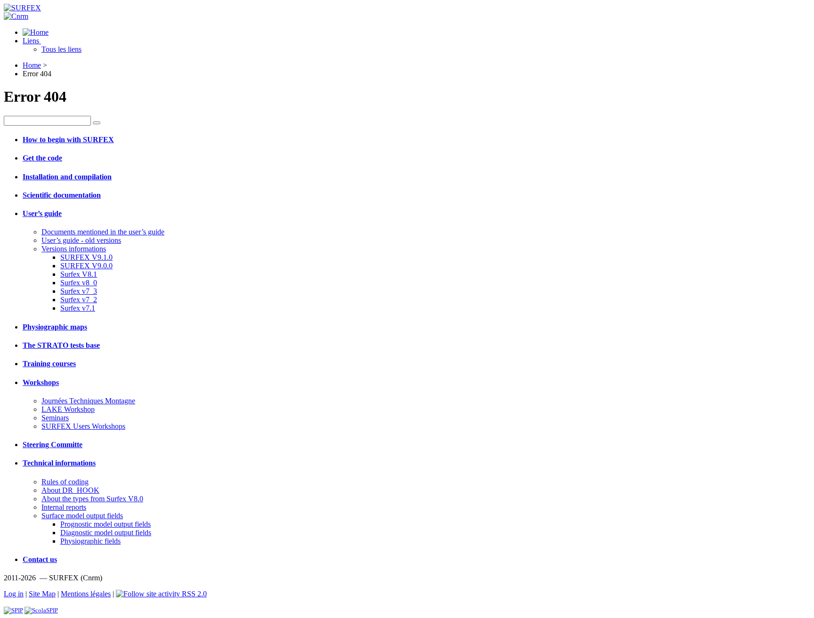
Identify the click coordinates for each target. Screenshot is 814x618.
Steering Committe (52, 445)
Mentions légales (86, 594)
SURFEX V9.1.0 (86, 257)
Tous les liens (61, 49)
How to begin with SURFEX (68, 140)
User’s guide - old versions (81, 240)
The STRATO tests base (61, 345)
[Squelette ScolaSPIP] (41, 610)
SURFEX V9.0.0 (86, 266)
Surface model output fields (82, 516)
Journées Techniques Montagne (88, 401)
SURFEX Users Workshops (83, 426)
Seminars (55, 418)
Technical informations (59, 463)
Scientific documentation (62, 195)
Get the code (42, 158)
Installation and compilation (67, 177)
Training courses (49, 364)
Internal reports (63, 507)
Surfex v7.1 (77, 308)
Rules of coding (65, 482)
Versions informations (73, 249)
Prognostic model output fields (105, 524)
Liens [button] (32, 41)
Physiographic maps (55, 327)
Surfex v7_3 (78, 291)
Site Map (42, 594)
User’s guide (42, 213)
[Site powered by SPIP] (13, 610)
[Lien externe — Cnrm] (16, 16)
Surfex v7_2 (78, 300)
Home (32, 65)
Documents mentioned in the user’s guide (102, 232)
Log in (14, 594)
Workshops (41, 382)
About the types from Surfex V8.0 (92, 499)
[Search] (96, 122)
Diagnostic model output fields (105, 533)
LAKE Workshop (68, 409)
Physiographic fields (90, 541)
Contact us (40, 559)
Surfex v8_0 (78, 283)
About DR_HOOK (70, 490)
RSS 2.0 (193, 594)
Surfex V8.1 (78, 274)
